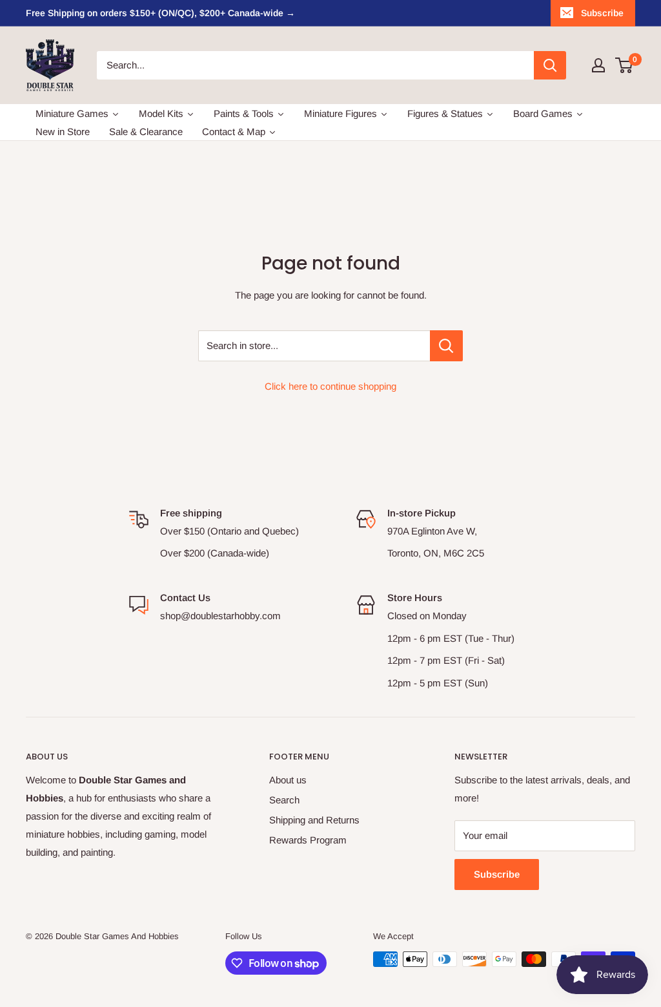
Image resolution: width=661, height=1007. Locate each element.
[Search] (550, 65)
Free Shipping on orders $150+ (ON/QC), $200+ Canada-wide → (160, 13)
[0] (624, 65)
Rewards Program (308, 839)
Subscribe (602, 13)
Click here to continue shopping (330, 386)
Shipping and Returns (314, 819)
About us (288, 779)
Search (284, 799)
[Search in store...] (446, 345)
